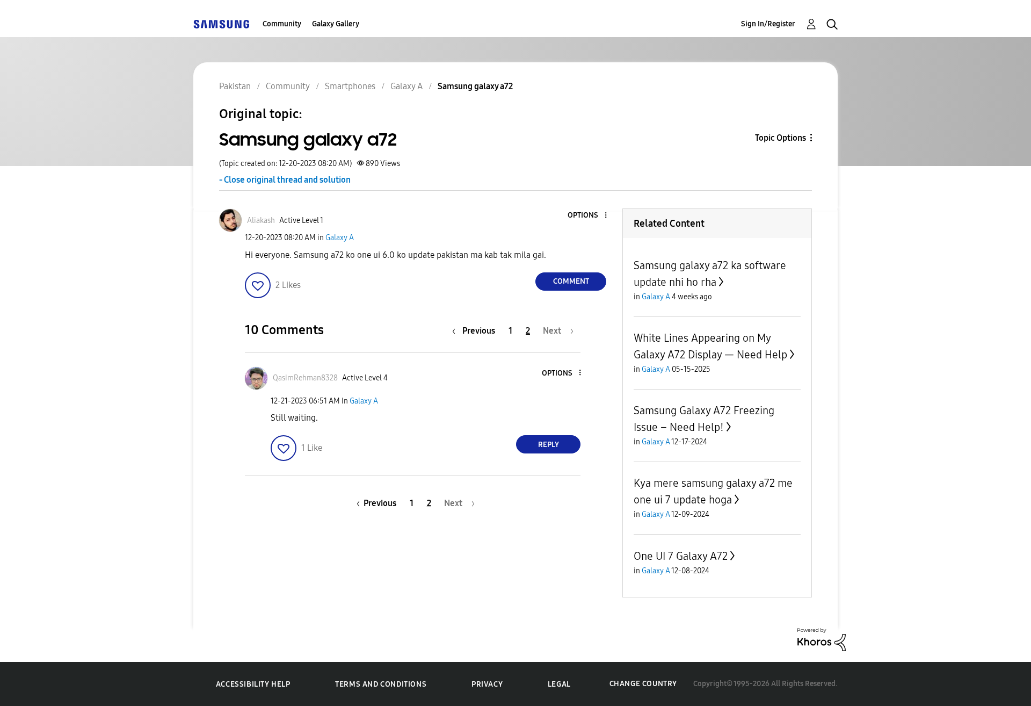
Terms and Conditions (380, 684)
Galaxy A (339, 237)
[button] (588, 216)
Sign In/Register (768, 23)
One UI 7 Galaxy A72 (681, 556)
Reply (548, 444)
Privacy (487, 684)
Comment (571, 281)
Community (282, 23)
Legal (559, 684)
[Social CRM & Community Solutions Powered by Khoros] (821, 639)
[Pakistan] (221, 24)
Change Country (643, 683)
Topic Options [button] (780, 138)
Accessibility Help (253, 684)
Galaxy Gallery (335, 23)
